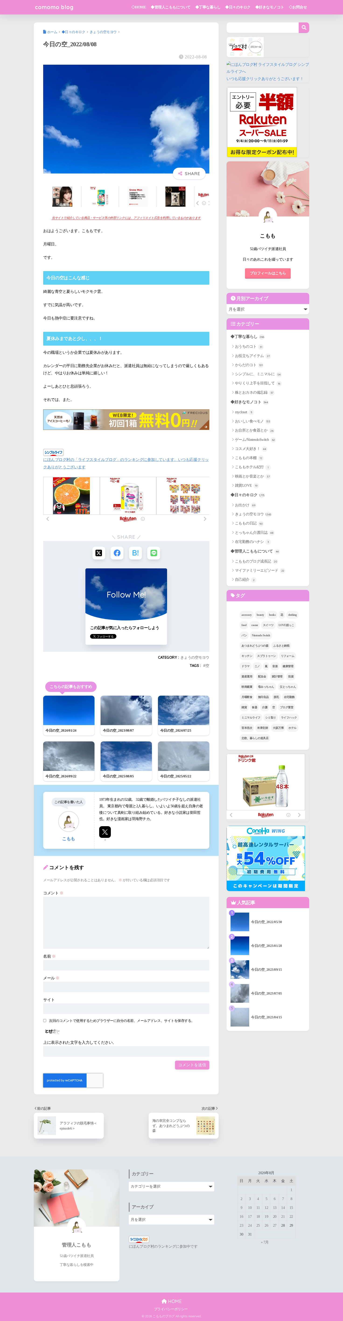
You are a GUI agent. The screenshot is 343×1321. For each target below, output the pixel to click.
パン (244, 635)
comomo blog (54, 7)
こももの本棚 (248, 458)
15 (291, 1208)
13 (274, 1208)
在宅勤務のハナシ (252, 542)
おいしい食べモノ (252, 421)
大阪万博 (278, 728)
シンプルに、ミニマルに (258, 374)
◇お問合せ (298, 7)
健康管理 (288, 666)
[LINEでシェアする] (153, 553)
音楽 (275, 666)
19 (266, 1216)
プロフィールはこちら (268, 273)
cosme (254, 625)
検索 (304, 27)
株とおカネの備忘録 (254, 392)
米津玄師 (262, 728)
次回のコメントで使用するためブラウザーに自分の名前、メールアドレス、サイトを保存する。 (122, 1021)
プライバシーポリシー (171, 1309)
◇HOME (138, 7)
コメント (53, 893)
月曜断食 (247, 697)
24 (250, 1225)
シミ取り (270, 717)
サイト (49, 1000)
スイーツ (268, 625)
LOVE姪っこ (286, 625)
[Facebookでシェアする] (117, 553)
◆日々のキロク (238, 7)
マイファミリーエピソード (259, 570)
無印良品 (263, 697)
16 (241, 1216)
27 (274, 1225)
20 (274, 1216)
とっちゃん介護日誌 (254, 533)
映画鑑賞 (247, 686)
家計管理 (277, 676)
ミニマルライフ (251, 717)
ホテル (292, 728)
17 (250, 1216)
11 (258, 1208)
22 (291, 1216)
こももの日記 (249, 523)
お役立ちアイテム (252, 356)
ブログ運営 (287, 707)
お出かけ (245, 505)
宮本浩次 (247, 728)
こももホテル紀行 (252, 467)
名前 (49, 956)
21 (283, 1216)
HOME (174, 1301)
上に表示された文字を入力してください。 (79, 1042)
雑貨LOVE (246, 485)
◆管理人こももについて (171, 7)
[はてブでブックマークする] (135, 553)
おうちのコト (248, 346)
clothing (292, 614)
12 (266, 1208)
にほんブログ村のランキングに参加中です (163, 1246)
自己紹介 (245, 579)
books (272, 614)
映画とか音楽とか (252, 476)
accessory (247, 614)
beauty (260, 614)
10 (250, 1208)
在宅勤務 (289, 697)
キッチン (247, 656)
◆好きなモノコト (269, 7)
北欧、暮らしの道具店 (255, 738)
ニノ (257, 666)
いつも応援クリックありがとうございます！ (265, 79)
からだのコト (249, 365)
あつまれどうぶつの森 (255, 645)
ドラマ (246, 666)
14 (283, 1208)
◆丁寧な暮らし (208, 7)
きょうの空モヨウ (194, 657)
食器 (254, 707)
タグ (240, 595)
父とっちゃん (288, 686)
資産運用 (247, 676)
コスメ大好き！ (250, 449)
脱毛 (276, 697)
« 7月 (265, 1242)
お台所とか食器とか (254, 430)
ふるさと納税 (281, 645)
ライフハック (289, 717)
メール (51, 978)
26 (266, 1225)
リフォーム (287, 656)
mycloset (243, 412)
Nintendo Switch (261, 635)
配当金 (262, 676)
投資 (291, 676)
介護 (264, 707)
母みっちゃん (266, 686)
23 (241, 1225)
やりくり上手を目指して (257, 383)
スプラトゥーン (266, 656)
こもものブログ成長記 (256, 561)
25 (258, 1225)
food (244, 625)
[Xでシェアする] (98, 553)
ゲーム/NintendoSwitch (255, 440)
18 (258, 1216)
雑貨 (244, 707)
